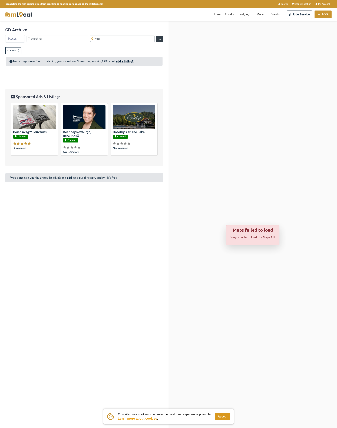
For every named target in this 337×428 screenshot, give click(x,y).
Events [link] (275, 14)
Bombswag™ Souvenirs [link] (30, 132)
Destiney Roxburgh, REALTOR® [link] (77, 134)
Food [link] (228, 14)
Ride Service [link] (301, 14)
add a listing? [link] (125, 61)
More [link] (260, 14)
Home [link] (217, 14)
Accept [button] (222, 416)
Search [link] (284, 4)
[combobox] (15, 39)
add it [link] (71, 177)
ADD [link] (324, 14)
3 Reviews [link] (20, 148)
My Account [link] (324, 4)
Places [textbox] (12, 38)
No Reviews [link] (71, 152)
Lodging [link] (244, 14)
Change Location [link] (302, 4)
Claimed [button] (12, 50)
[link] (18, 14)
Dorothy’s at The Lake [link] (129, 132)
